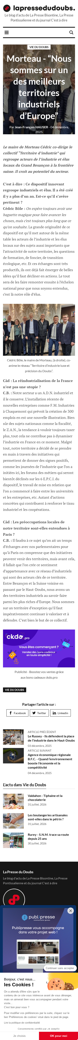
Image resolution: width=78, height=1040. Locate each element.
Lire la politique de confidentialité (22, 1022)
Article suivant (39, 750)
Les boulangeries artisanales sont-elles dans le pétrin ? (48, 817)
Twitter (41, 713)
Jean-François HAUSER (28, 127)
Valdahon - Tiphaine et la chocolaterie (45, 798)
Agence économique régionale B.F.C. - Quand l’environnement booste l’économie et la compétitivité (50, 761)
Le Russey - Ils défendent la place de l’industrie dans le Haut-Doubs (51, 738)
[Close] (70, 911)
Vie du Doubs (39, 47)
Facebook (20, 713)
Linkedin (63, 713)
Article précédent (42, 732)
